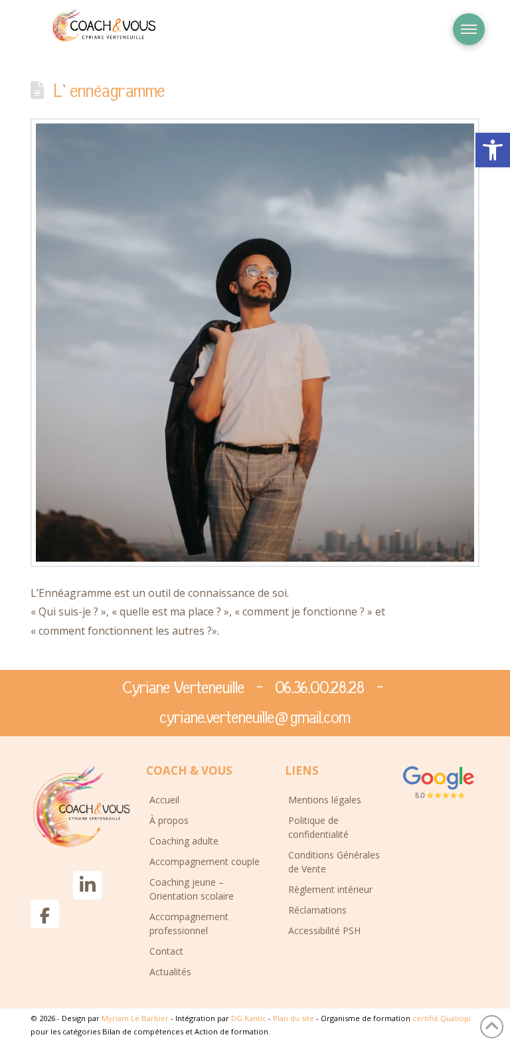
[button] (492, 150)
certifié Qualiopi (441, 1018)
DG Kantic (248, 1018)
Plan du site (294, 1018)
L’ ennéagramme (109, 91)
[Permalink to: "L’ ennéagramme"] (255, 342)
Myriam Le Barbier (136, 1018)
